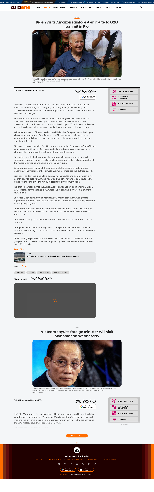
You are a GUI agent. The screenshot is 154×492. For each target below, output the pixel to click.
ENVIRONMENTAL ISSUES (60, 272)
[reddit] (90, 91)
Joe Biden (31, 272)
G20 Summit (20, 272)
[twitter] (80, 91)
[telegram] (83, 91)
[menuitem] (37, 7)
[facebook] (76, 91)
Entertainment (59, 7)
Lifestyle (73, 7)
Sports (109, 7)
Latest (37, 7)
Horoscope (86, 7)
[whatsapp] (87, 91)
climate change (44, 272)
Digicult (98, 7)
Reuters (25, 266)
